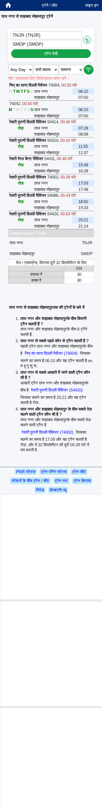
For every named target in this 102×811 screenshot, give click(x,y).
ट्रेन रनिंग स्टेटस (54, 471)
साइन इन (91, 5)
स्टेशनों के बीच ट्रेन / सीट (30, 480)
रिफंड (40, 490)
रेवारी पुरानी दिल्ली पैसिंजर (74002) (47, 432)
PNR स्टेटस (25, 471)
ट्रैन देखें (51, 53)
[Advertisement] (51, 547)
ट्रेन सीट (79, 471)
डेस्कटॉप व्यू (58, 490)
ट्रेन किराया (82, 480)
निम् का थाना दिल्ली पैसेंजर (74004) (51, 353)
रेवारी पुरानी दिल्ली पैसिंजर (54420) (57, 390)
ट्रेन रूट (61, 480)
